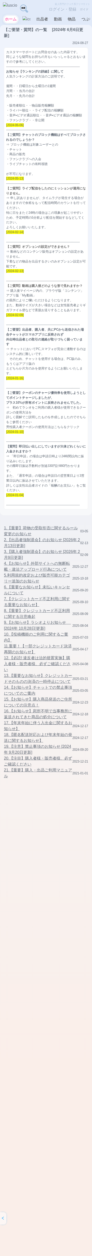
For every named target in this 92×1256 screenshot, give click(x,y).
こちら (59, 427)
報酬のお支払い (62, 485)
